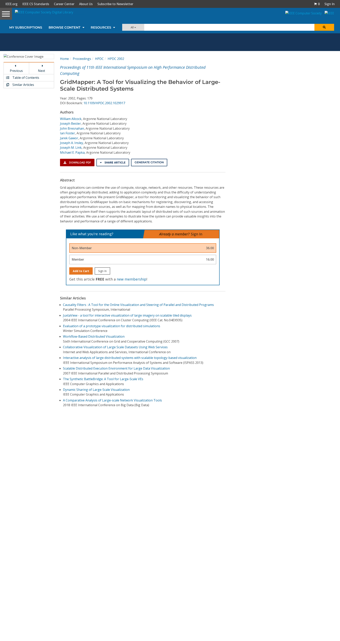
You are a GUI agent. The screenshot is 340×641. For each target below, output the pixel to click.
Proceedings (82, 59)
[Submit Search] (324, 27)
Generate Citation (149, 162)
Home (64, 59)
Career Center (64, 4)
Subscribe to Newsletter (115, 4)
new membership (131, 279)
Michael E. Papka (72, 152)
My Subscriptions (25, 27)
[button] (316, 4)
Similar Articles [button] (23, 85)
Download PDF (79, 162)
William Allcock (70, 119)
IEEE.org (11, 4)
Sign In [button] (329, 4)
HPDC (99, 59)
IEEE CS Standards (35, 4)
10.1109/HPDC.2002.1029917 (104, 103)
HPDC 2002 (116, 59)
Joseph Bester (70, 123)
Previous (16, 71)
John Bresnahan (72, 128)
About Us (86, 4)
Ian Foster (67, 133)
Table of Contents (25, 77)
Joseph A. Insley (71, 143)
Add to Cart (81, 271)
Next (41, 71)
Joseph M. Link (71, 147)
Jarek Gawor (69, 138)
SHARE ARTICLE (115, 162)
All (132, 27)
